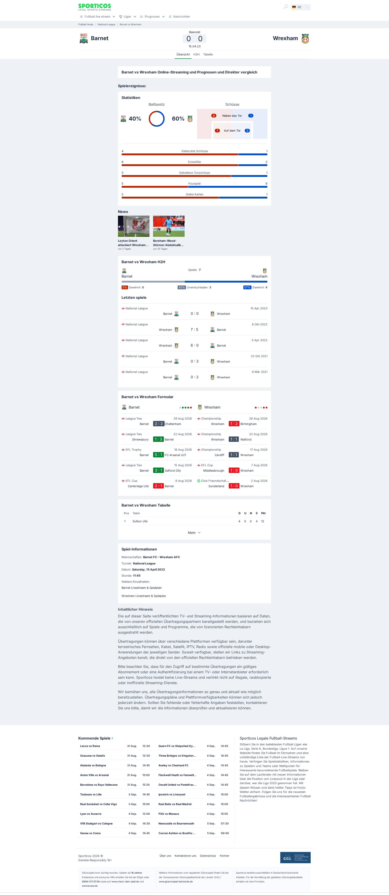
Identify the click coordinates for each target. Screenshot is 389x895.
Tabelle (208, 54)
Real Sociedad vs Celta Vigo (98, 804)
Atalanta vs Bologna (93, 765)
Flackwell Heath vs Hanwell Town (178, 775)
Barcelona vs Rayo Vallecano (99, 784)
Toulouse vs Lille (91, 794)
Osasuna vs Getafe (92, 755)
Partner (224, 855)
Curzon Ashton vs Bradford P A (178, 833)
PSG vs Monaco (168, 813)
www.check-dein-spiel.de (125, 881)
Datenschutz (208, 855)
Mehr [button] (192, 532)
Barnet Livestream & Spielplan (142, 587)
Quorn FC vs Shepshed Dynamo (178, 746)
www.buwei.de (89, 885)
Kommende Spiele (94, 738)
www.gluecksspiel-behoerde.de (176, 881)
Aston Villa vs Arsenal (94, 775)
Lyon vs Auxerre (90, 813)
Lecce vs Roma (90, 746)
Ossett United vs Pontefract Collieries (178, 784)
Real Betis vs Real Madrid (175, 804)
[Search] (286, 6)
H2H (196, 54)
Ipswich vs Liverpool (171, 794)
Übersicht (183, 54)
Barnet (127, 276)
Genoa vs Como (90, 833)
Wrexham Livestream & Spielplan (144, 596)
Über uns (165, 855)
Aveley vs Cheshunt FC (173, 765)
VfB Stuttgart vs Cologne (96, 823)
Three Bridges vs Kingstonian (177, 755)
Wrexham (259, 276)
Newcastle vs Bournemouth (176, 823)
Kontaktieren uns (185, 855)
